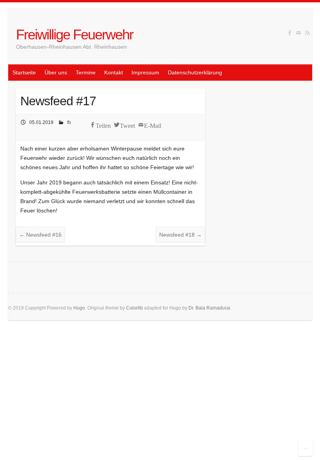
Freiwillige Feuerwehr (74, 34)
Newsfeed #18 (180, 235)
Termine (86, 72)
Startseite (24, 72)
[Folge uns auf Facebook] (289, 33)
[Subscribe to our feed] (307, 33)
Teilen (103, 125)
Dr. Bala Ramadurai (209, 308)
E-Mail (152, 125)
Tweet (127, 125)
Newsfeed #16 (40, 235)
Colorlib (134, 308)
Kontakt (113, 72)
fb (69, 122)
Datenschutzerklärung (195, 72)
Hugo (79, 308)
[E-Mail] (298, 33)
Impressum (145, 72)
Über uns (55, 72)
